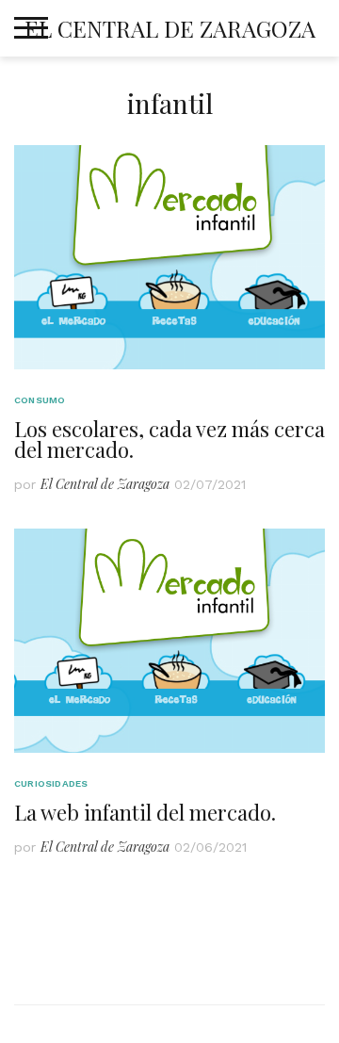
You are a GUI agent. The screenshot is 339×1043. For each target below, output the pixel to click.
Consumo (39, 400)
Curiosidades (51, 783)
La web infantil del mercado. (145, 812)
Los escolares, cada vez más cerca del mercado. (169, 439)
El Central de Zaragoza (169, 28)
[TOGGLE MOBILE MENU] (31, 28)
